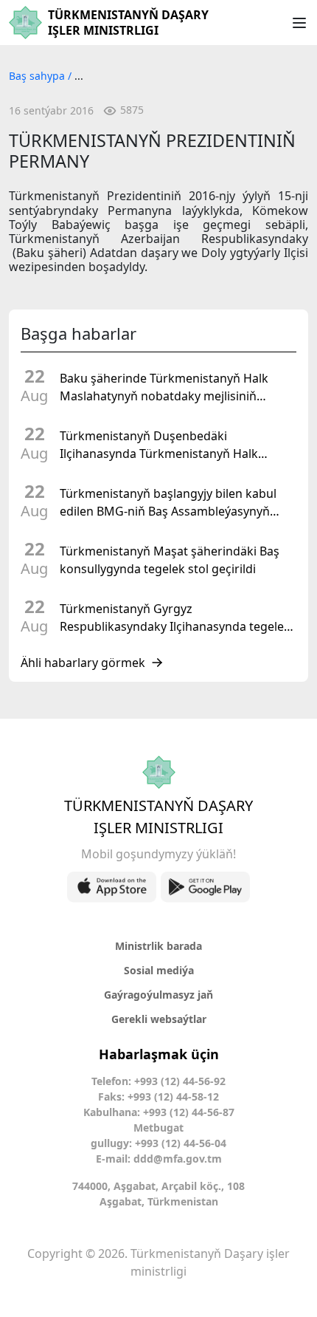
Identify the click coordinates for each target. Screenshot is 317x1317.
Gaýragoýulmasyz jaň (158, 995)
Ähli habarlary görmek (83, 662)
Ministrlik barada (158, 946)
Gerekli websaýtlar (158, 1019)
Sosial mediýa (159, 970)
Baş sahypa (38, 76)
